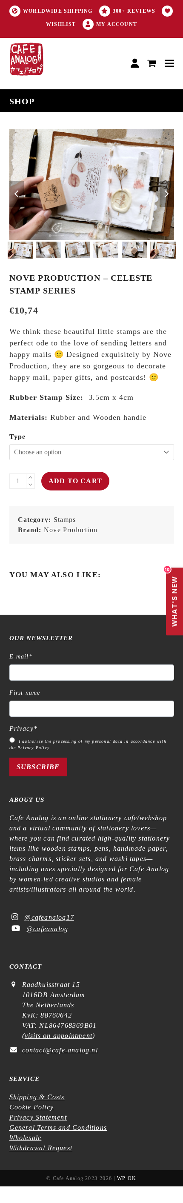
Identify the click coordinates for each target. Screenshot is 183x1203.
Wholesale (25, 1137)
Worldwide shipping (58, 11)
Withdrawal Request (41, 1148)
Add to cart (75, 481)
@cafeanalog (47, 928)
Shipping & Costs (37, 1096)
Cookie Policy (31, 1107)
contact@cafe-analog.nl (60, 1050)
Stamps (65, 519)
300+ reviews (134, 11)
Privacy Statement (38, 1117)
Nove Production (70, 529)
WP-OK (127, 1178)
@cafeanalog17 (49, 917)
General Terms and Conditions (58, 1127)
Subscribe (38, 766)
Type (17, 436)
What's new (172, 597)
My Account (116, 24)
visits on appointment (58, 1035)
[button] (151, 64)
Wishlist (61, 24)
